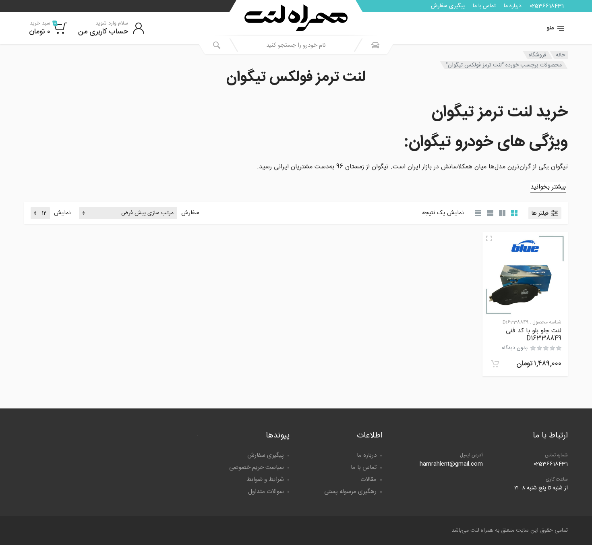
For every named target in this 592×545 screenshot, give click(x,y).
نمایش (62, 213)
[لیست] (490, 213)
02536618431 (547, 6)
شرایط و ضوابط (265, 480)
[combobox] (296, 45)
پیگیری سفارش (448, 6)
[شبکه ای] (514, 213)
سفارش (190, 213)
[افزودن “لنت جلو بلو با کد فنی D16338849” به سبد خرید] (495, 363)
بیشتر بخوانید (548, 187)
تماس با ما (484, 6)
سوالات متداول (266, 492)
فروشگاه (537, 55)
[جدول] (478, 213)
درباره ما (513, 6)
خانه (560, 55)
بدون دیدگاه (515, 348)
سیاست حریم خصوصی (256, 467)
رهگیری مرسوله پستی (350, 492)
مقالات (368, 480)
